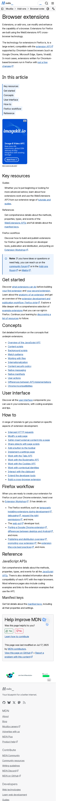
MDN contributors (17, 648)
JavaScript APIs (14, 561)
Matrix (25, 270)
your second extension (38, 290)
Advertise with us (11, 731)
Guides (5, 182)
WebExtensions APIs (15, 222)
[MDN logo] (8, 689)
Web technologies (11, 789)
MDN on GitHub (10, 775)
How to (7, 104)
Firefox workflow (12, 108)
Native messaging (17, 370)
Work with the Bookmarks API (23, 459)
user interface (26, 400)
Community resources (13, 760)
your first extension (12, 290)
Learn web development (14, 794)
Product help (8, 741)
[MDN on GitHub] (4, 702)
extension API (43, 46)
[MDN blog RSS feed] (24, 702)
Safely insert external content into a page (29, 440)
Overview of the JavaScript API (24, 342)
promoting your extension (21, 543)
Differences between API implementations (29, 382)
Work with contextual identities (23, 467)
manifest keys (12, 226)
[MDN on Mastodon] (19, 702)
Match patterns (15, 354)
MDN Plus (7, 736)
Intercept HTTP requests (21, 432)
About (5, 716)
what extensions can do (24, 286)
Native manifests (16, 374)
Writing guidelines (11, 765)
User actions (14, 378)
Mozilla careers (10, 726)
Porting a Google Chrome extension (26, 527)
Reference (9, 113)
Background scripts (17, 350)
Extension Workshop (15, 249)
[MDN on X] (14, 702)
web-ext (17, 523)
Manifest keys (13, 598)
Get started (9, 90)
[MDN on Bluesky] (9, 702)
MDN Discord (9, 770)
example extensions (12, 310)
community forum (18, 266)
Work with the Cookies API (21, 463)
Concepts (9, 95)
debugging (13, 515)
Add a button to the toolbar (21, 447)
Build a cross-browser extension (24, 479)
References (8, 209)
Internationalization (18, 362)
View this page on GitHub (17, 652)
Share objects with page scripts (24, 444)
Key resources (11, 86)
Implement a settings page (21, 451)
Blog (4, 721)
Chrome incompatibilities (20, 386)
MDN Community (11, 755)
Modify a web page (17, 436)
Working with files (17, 358)
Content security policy (19, 366)
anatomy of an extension (31, 294)
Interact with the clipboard (21, 471)
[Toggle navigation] (52, 3)
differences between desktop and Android (29, 531)
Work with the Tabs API (20, 455)
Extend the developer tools (21, 475)
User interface (11, 99)
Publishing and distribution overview (26, 539)
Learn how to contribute (17, 636)
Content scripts (15, 346)
